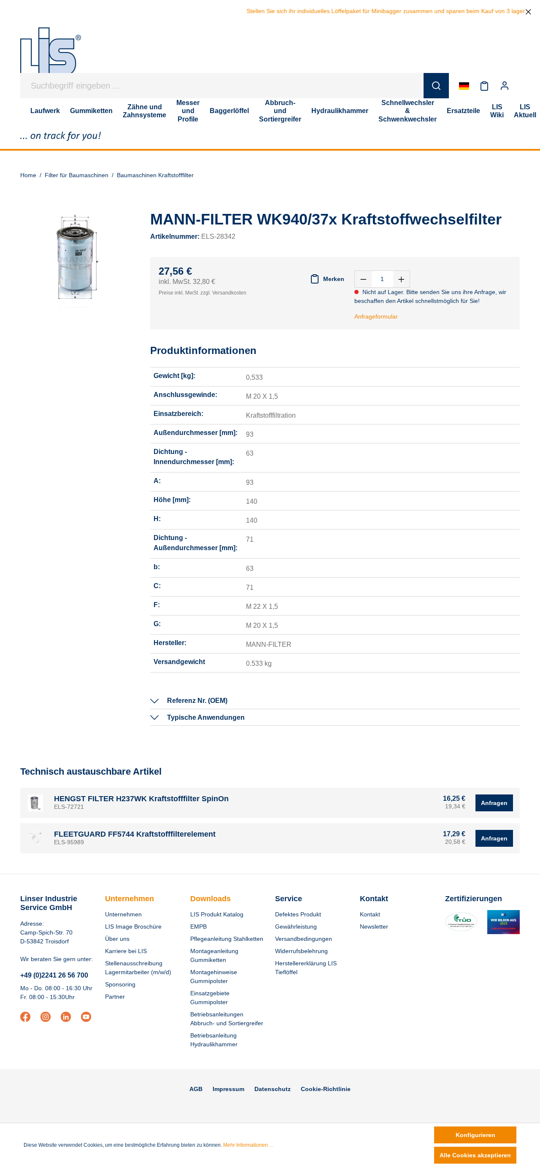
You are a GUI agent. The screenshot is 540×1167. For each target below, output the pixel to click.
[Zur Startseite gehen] (50, 55)
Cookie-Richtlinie (326, 1089)
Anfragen (494, 803)
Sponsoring (120, 984)
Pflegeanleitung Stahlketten (226, 938)
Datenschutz (272, 1089)
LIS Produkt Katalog (216, 914)
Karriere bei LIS (126, 951)
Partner (115, 996)
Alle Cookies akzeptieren (475, 1155)
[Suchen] (436, 85)
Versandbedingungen (303, 938)
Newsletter (374, 926)
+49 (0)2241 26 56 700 (54, 975)
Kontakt (370, 914)
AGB (195, 1089)
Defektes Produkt (298, 914)
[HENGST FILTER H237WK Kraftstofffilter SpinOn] (35, 802)
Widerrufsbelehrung (301, 951)
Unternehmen (129, 898)
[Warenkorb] (520, 86)
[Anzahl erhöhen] (401, 279)
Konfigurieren (475, 1135)
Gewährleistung (296, 926)
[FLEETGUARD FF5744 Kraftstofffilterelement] (35, 838)
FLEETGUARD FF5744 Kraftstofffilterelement (135, 834)
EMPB (198, 926)
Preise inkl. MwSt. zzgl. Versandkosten (202, 293)
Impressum (228, 1089)
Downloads (210, 898)
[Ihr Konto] (504, 86)
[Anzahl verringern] (363, 279)
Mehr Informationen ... (248, 1145)
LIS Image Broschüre (133, 926)
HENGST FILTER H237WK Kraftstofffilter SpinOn (141, 798)
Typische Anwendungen (206, 717)
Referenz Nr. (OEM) (197, 700)
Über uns (117, 938)
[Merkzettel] (484, 86)
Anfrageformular (376, 316)
